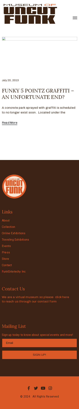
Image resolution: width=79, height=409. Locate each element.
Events (6, 246)
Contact (7, 265)
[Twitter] (36, 388)
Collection (8, 227)
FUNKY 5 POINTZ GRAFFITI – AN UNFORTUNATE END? (38, 93)
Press (6, 252)
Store (5, 259)
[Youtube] (43, 388)
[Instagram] (50, 388)
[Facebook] (28, 388)
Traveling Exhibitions (15, 239)
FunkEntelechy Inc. (14, 271)
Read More (9, 122)
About (6, 220)
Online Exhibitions (14, 233)
